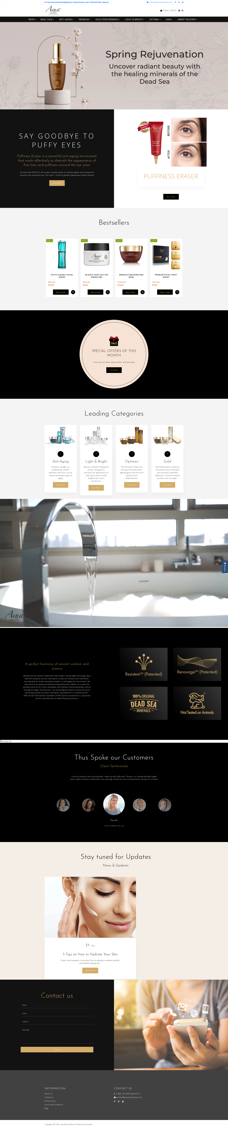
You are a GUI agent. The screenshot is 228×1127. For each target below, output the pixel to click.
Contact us (49, 1097)
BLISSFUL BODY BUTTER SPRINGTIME (96, 275)
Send (57, 1049)
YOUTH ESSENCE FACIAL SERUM (62, 275)
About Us (48, 1093)
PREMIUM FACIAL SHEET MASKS (166, 275)
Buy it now (60, 292)
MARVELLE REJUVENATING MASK (131, 275)
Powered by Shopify (84, 1124)
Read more (90, 970)
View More (57, 183)
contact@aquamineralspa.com (160, 2)
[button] (12, 65)
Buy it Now (171, 197)
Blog (46, 1108)
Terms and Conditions (54, 1105)
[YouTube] (182, 2)
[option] (114, 65)
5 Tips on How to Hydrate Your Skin (90, 954)
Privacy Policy (50, 1101)
